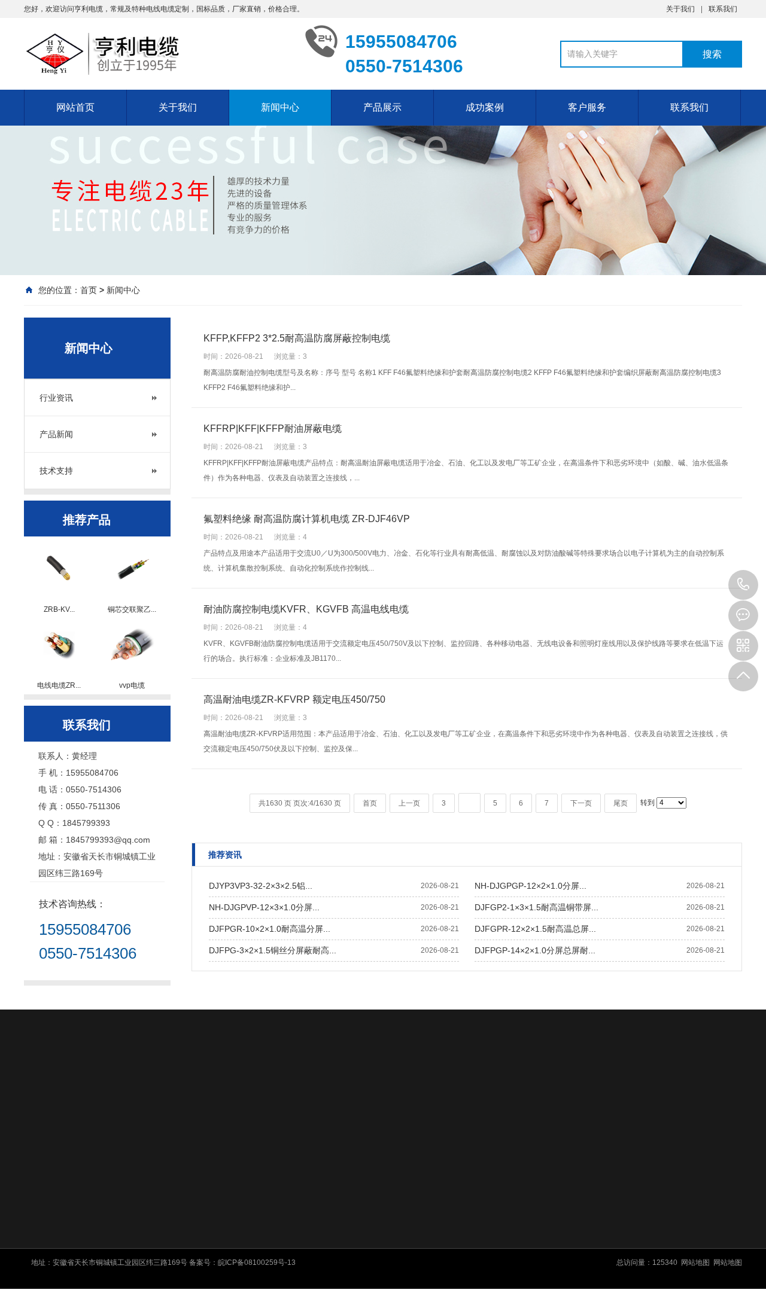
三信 (709, 1095)
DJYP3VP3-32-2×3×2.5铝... (260, 886)
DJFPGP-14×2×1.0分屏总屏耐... (535, 950)
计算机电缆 (421, 1226)
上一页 (409, 803)
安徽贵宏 (90, 1112)
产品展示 (382, 107)
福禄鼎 (481, 1095)
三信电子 (672, 1095)
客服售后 (562, 1195)
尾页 (620, 803)
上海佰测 (206, 1095)
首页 (88, 290)
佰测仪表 (252, 1095)
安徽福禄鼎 (528, 1095)
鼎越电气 (439, 1095)
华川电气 (346, 1095)
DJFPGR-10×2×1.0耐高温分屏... (269, 929)
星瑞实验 (579, 1095)
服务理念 (562, 1210)
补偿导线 (417, 1288)
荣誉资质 (271, 1241)
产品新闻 (56, 434)
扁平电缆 (417, 1272)
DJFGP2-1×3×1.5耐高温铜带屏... (536, 907)
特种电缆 (417, 1241)
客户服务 (587, 107)
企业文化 (271, 1210)
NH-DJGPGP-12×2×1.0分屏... (530, 886)
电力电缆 (417, 1195)
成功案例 (485, 107)
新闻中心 (280, 107)
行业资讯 (56, 397)
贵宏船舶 (43, 1112)
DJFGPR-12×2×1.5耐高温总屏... (535, 929)
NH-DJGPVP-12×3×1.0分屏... (264, 907)
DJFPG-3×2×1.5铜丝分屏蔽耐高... (272, 950)
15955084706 (743, 585)
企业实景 (271, 1226)
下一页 (581, 803)
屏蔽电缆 (417, 1257)
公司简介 (271, 1195)
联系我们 (723, 9)
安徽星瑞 (626, 1095)
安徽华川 (299, 1095)
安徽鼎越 (392, 1095)
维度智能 (93, 1095)
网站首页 (75, 107)
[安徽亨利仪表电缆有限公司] (155, 54)
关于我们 (680, 9)
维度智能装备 (149, 1095)
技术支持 (56, 470)
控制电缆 (417, 1210)
